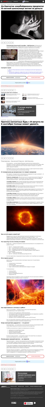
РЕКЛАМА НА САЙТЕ (14, 386)
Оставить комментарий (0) (35, 77)
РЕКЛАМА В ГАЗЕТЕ (21, 386)
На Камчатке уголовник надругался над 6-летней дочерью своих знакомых (13, 101)
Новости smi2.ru (4, 116)
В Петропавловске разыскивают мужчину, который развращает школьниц (13, 94)
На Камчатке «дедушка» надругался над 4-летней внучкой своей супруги (25, 72)
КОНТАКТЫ (27, 386)
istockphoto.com (11, 305)
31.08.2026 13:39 (3, 120)
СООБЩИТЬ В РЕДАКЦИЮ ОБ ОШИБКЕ (36, 386)
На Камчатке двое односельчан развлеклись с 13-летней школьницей (25, 73)
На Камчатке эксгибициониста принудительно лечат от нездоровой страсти (35, 98)
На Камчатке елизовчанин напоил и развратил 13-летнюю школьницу (33, 94)
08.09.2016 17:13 (3, 4)
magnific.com (3, 155)
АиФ (2, 40)
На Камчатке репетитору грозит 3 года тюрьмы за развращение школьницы (12, 98)
